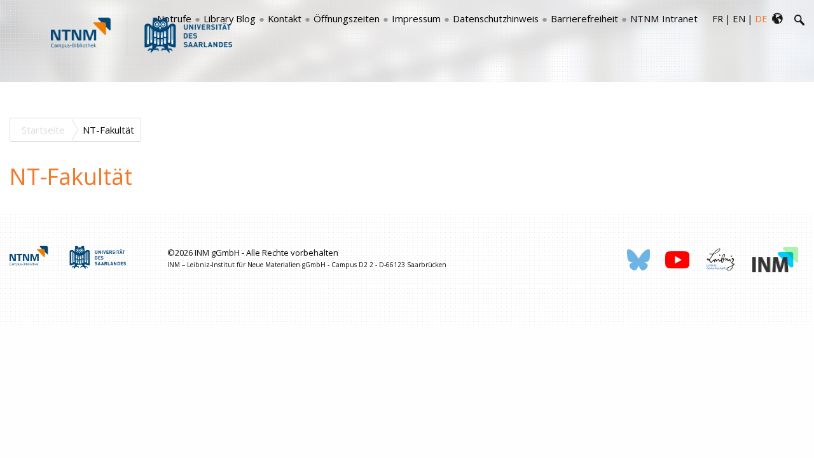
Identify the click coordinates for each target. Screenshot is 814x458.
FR (717, 18)
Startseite (43, 129)
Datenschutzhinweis (496, 18)
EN (739, 18)
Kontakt (284, 18)
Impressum (416, 18)
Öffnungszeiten (347, 18)
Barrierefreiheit (584, 18)
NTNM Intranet (664, 18)
